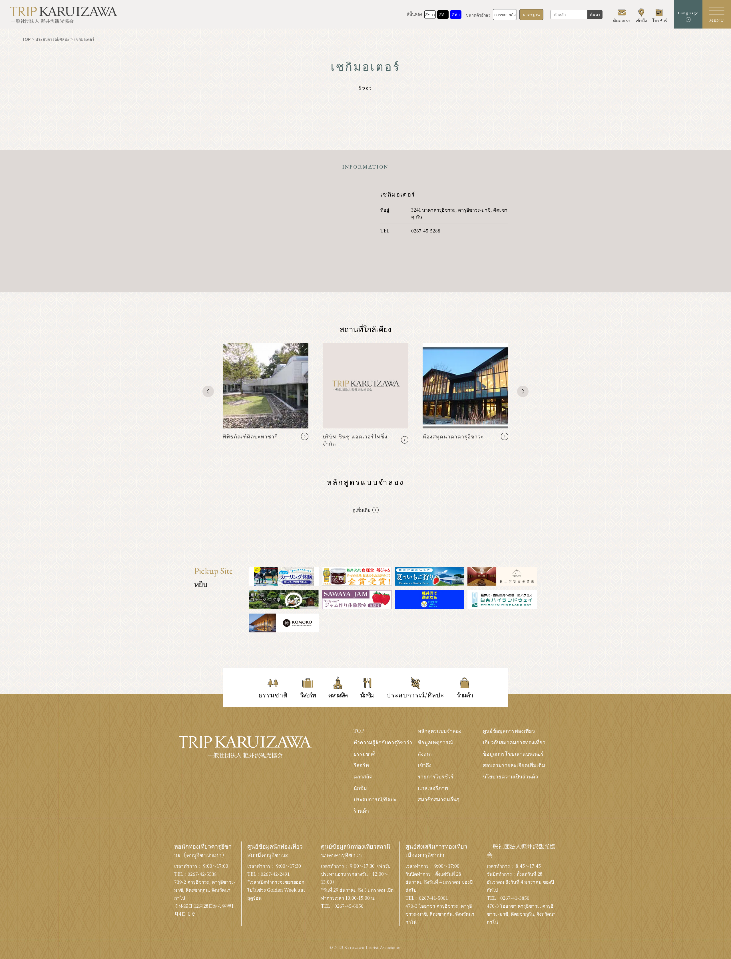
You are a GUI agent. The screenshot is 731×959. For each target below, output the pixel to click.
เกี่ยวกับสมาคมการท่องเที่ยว (514, 742)
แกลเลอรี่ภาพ (433, 787)
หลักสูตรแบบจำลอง (439, 730)
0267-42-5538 (202, 874)
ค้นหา (595, 14)
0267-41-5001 (433, 898)
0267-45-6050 (349, 906)
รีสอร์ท (361, 764)
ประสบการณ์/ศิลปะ (375, 799)
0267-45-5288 (425, 230)
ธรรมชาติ (364, 753)
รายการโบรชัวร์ (435, 776)
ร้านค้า (361, 810)
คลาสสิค (363, 776)
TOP (359, 730)
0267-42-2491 (275, 874)
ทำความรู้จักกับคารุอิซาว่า (383, 742)
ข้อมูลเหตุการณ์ (435, 742)
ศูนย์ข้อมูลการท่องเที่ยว (509, 730)
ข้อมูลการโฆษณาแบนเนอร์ (513, 753)
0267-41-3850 (514, 898)
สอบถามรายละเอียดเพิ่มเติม (514, 764)
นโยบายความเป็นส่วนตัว (510, 776)
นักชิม (360, 787)
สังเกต (425, 753)
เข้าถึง (424, 764)
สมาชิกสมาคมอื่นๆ (438, 799)
